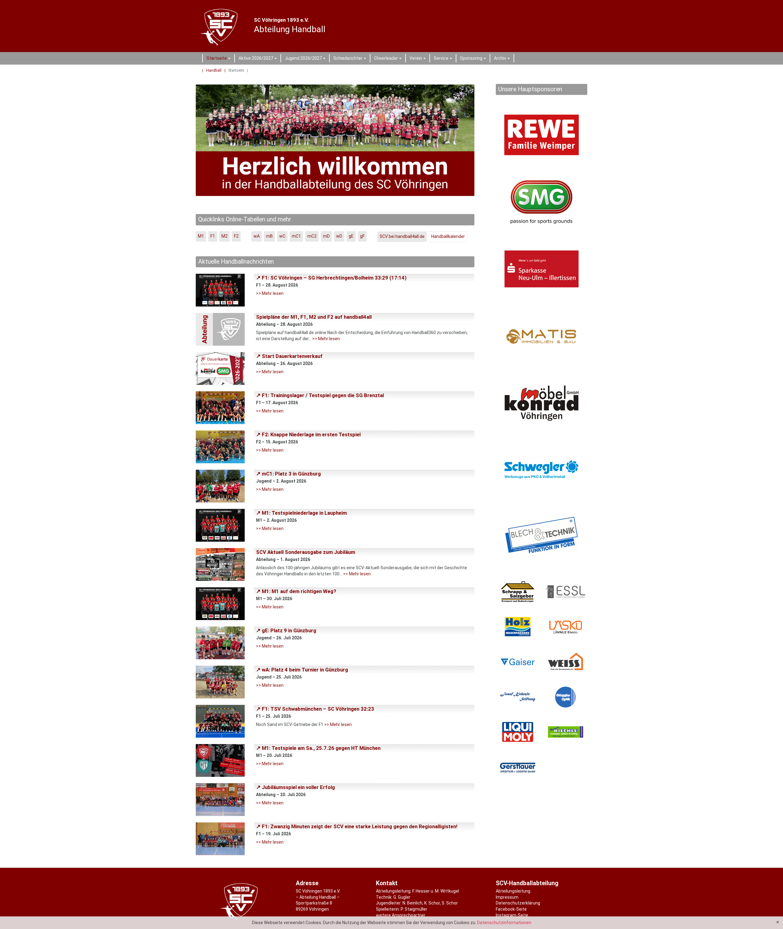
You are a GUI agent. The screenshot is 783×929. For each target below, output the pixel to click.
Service (444, 59)
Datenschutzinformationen (504, 922)
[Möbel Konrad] (541, 403)
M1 (201, 236)
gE (351, 236)
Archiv (503, 59)
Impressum (507, 897)
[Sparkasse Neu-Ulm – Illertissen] (541, 269)
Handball (213, 70)
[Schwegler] (541, 470)
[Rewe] (541, 134)
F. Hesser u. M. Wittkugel (435, 891)
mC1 (296, 236)
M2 (224, 236)
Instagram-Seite (512, 915)
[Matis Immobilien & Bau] (541, 336)
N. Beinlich (412, 903)
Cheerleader (388, 59)
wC (282, 236)
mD (326, 236)
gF (362, 236)
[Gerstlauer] (518, 767)
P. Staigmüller (414, 909)
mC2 (312, 236)
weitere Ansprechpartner (400, 915)
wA (257, 236)
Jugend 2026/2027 (306, 59)
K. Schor (432, 903)
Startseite (219, 59)
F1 (212, 236)
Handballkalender (448, 236)
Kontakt (387, 883)
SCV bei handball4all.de (402, 236)
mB (269, 236)
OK (777, 922)
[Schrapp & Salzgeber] (518, 591)
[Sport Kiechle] (566, 732)
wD (339, 236)
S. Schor (450, 903)
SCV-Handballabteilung (527, 883)
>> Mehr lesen (270, 293)
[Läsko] (566, 626)
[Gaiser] (518, 661)
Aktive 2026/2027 (259, 59)
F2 (236, 236)
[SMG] (541, 201)
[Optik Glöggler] (566, 697)
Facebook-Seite (511, 909)
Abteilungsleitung (513, 891)
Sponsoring (474, 59)
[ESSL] (566, 591)
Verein (419, 59)
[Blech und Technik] (541, 537)
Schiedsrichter (350, 59)
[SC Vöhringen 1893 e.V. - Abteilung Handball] (220, 26)
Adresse (307, 883)
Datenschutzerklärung (518, 903)
